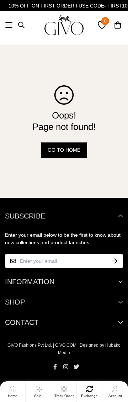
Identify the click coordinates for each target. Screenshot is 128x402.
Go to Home (64, 150)
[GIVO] (64, 25)
